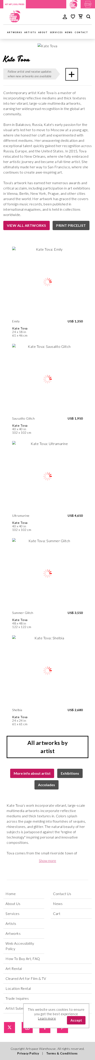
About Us (13, 903)
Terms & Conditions (62, 1053)
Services (56, 32)
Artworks (14, 32)
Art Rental (14, 968)
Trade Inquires (17, 998)
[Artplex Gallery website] (88, 4)
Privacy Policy (28, 1053)
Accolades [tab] (46, 785)
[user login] (65, 16)
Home (11, 894)
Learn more (47, 1018)
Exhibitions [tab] (70, 773)
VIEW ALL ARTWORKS (26, 225)
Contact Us (62, 894)
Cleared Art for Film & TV (26, 978)
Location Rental (18, 988)
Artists (30, 32)
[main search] (88, 17)
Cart (56, 913)
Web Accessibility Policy (20, 946)
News (68, 32)
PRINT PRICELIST (71, 225)
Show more (47, 860)
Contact (81, 32)
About (43, 32)
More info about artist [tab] (32, 773)
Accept (76, 1020)
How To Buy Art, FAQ (23, 958)
